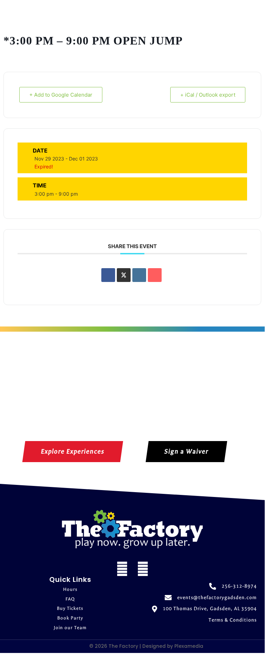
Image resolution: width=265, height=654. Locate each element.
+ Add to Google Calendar (60, 94)
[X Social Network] (124, 275)
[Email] (155, 275)
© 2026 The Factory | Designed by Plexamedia (146, 646)
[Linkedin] (139, 275)
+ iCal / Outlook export (207, 94)
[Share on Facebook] (108, 275)
